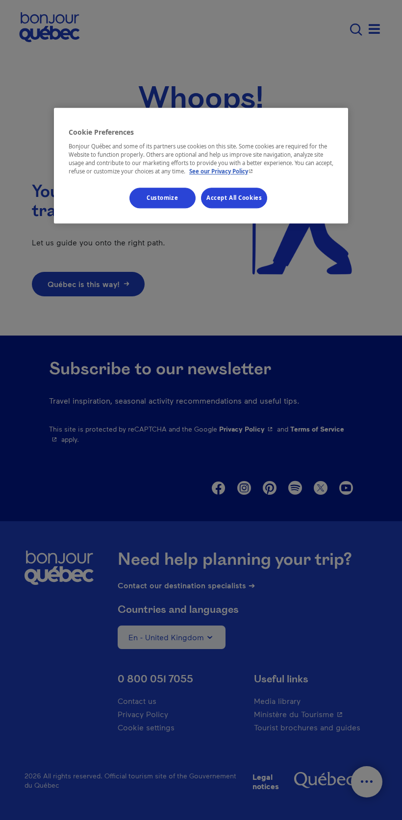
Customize (162, 197)
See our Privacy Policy (222, 171)
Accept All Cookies (234, 197)
